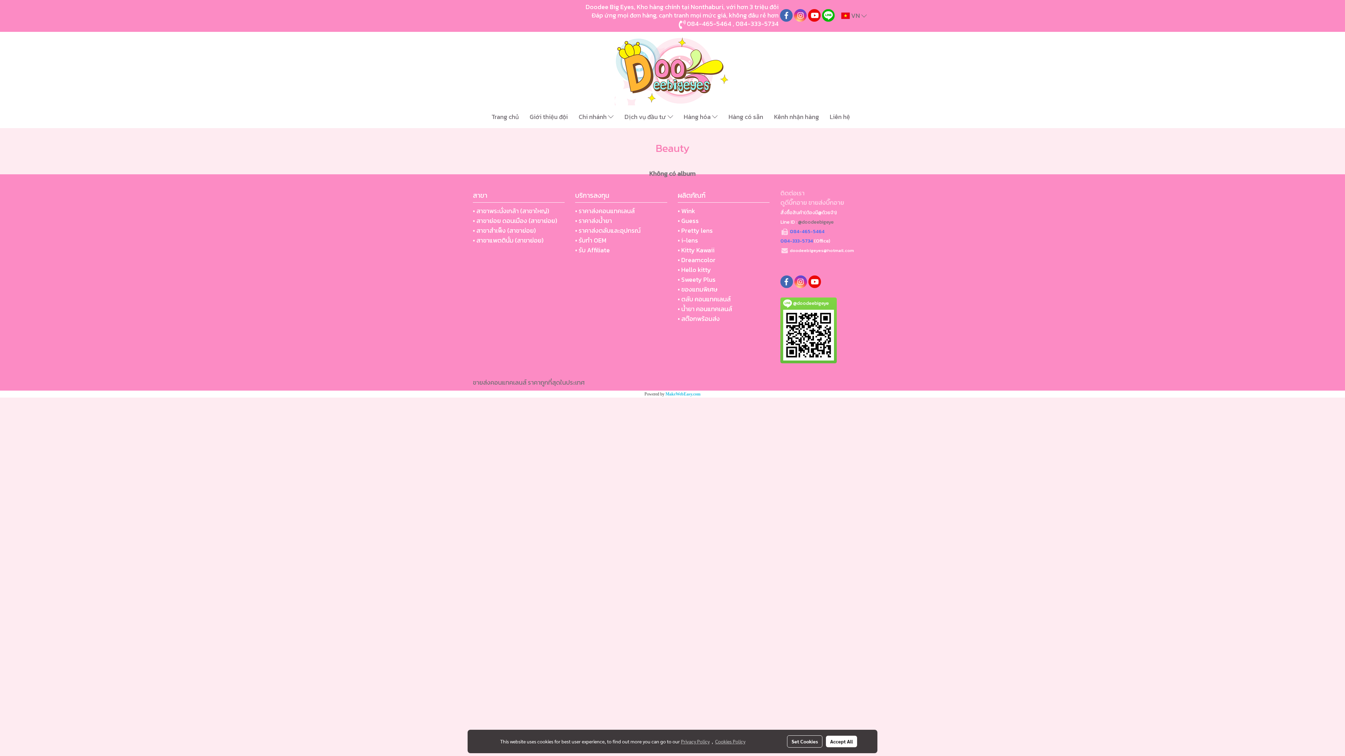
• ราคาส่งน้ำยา (593, 220)
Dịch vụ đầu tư (646, 116)
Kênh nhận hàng (796, 116)
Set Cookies (805, 741)
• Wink (686, 211)
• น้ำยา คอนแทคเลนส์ (705, 309)
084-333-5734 (757, 23)
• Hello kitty (694, 269)
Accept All (841, 741)
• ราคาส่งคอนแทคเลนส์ (605, 211)
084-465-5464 (709, 23)
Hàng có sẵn (746, 116)
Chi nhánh (593, 116)
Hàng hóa (698, 116)
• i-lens (688, 240)
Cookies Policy (730, 741)
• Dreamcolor (697, 260)
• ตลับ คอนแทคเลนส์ (704, 299)
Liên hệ (840, 116)
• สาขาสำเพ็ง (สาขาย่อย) (504, 230)
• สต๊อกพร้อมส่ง (699, 318)
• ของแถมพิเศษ (697, 289)
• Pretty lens (695, 230)
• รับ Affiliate (592, 250)
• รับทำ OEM (590, 240)
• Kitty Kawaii (696, 250)
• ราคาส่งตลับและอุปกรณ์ (608, 230)
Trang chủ (505, 116)
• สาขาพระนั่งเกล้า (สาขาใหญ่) (511, 211)
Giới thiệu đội (549, 116)
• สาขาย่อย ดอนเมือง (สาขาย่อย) (515, 220)
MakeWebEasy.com (683, 394)
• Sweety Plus (697, 279)
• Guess (688, 220)
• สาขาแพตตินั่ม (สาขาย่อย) (508, 240)
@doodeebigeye (816, 222)
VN (855, 15)
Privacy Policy (695, 741)
